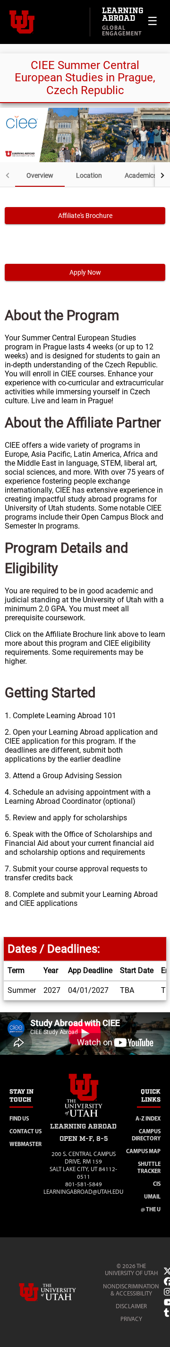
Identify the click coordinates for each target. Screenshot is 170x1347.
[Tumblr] (166, 1313)
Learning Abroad (123, 15)
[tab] (40, 175)
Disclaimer (131, 1306)
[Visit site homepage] (83, 1118)
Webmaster (25, 1143)
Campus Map (143, 1151)
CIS (157, 1183)
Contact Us (25, 1131)
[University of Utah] (61, 1292)
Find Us (19, 1118)
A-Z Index (148, 1118)
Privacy (131, 1318)
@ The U (151, 1209)
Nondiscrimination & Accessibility (131, 1290)
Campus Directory (146, 1135)
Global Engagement (122, 30)
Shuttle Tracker (149, 1167)
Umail (152, 1196)
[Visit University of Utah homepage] (44, 22)
